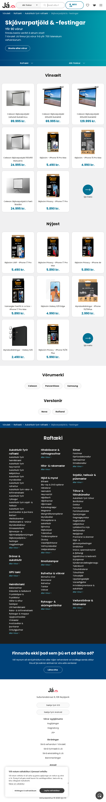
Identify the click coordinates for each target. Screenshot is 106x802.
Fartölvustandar (81, 511)
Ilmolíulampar (50, 561)
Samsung (72, 385)
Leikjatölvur (78, 524)
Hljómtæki (46, 504)
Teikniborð (78, 566)
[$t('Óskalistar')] (87, 5)
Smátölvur (78, 546)
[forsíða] (8, 5)
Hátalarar (46, 487)
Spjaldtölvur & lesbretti (84, 556)
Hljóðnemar (47, 500)
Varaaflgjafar (79, 582)
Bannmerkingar (53, 757)
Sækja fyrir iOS (53, 705)
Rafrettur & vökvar (53, 573)
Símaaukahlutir (16, 528)
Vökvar (44, 589)
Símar (76, 450)
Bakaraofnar (15, 587)
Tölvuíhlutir (78, 572)
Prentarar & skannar (83, 536)
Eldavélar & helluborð (20, 591)
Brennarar (46, 580)
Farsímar (77, 453)
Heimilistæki (17, 584)
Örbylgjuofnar (16, 629)
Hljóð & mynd (49, 478)
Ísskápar (13, 604)
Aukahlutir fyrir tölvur (83, 498)
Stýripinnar (78, 559)
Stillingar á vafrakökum (25, 791)
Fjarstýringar (79, 514)
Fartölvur (77, 507)
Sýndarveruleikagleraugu (85, 562)
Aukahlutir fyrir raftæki (36, 13)
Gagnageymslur (81, 517)
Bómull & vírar (48, 576)
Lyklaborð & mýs (81, 527)
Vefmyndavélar (49, 546)
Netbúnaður (79, 530)
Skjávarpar (46, 529)
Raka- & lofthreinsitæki (21, 610)
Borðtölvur (78, 501)
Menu (101, 5)
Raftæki (18, 13)
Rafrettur (45, 583)
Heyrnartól (46, 494)
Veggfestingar (16, 544)
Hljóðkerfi (45, 497)
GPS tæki (14, 572)
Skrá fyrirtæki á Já (53, 748)
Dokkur (76, 504)
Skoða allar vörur (17, 48)
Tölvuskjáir (78, 575)
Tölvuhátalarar (80, 569)
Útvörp (44, 539)
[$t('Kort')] (94, 5)
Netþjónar (78, 533)
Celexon (32, 385)
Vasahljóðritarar (49, 542)
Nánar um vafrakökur (16, 784)
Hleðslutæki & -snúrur (20, 521)
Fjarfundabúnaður (82, 456)
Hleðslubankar (16, 518)
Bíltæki (44, 481)
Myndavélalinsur (17, 525)
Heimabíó (46, 491)
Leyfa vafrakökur (52, 790)
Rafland (60, 411)
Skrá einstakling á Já (53, 753)
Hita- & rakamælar (53, 466)
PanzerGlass (52, 385)
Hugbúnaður (79, 520)
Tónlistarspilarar (49, 536)
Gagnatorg (53, 728)
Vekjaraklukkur (48, 549)
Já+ (53, 732)
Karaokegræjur (48, 507)
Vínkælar (14, 620)
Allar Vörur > (14, 548)
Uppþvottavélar (17, 616)
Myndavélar (47, 517)
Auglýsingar (53, 723)
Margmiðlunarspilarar (52, 513)
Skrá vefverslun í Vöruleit (53, 744)
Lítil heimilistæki (17, 607)
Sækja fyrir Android (53, 712)
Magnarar (46, 510)
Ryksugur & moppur (19, 613)
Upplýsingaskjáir (81, 578)
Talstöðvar (46, 533)
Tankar (44, 586)
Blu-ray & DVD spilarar (52, 484)
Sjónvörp (45, 526)
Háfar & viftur (16, 600)
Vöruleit (6, 13)
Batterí (12, 515)
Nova (44, 411)
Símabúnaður (79, 463)
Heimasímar (79, 459)
